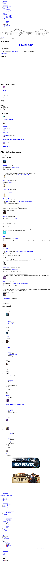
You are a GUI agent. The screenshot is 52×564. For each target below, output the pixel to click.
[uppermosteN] (4, 264)
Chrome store (19, 174)
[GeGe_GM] (4, 177)
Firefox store (26, 174)
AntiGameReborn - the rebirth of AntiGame (24, 251)
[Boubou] (4, 162)
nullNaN (4, 128)
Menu (7, 507)
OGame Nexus (7, 133)
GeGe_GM (6, 180)
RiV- (4, 142)
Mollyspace (5, 110)
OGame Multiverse (8, 119)
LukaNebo (6, 249)
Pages (4, 554)
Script (9, 344)
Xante (4, 90)
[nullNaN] (4, 213)
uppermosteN (5, 135)
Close (45, 548)
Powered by (7, 495)
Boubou (4, 121)
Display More (6, 303)
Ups (4, 236)
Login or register (6, 25)
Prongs (4, 148)
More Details (41, 548)
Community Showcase (12, 354)
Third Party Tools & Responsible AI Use (13, 139)
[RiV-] (4, 278)
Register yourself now (16, 51)
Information (10, 410)
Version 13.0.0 (6, 146)
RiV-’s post (8, 201)
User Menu (8, 543)
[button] (26, 12)
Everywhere (3, 37)
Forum (4, 553)
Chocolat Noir (6, 298)
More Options (6, 556)
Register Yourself (4, 53)
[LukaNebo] (4, 246)
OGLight (5, 126)
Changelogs (10, 440)
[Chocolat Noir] (4, 296)
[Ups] (4, 233)
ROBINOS (11, 300)
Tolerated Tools (11, 323)
